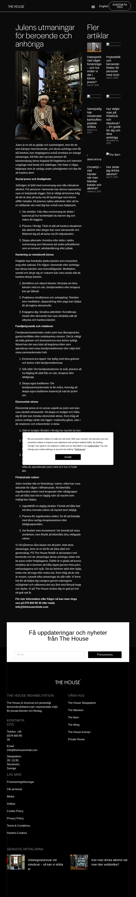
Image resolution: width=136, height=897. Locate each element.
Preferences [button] (80, 449)
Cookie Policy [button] (93, 446)
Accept (68, 457)
